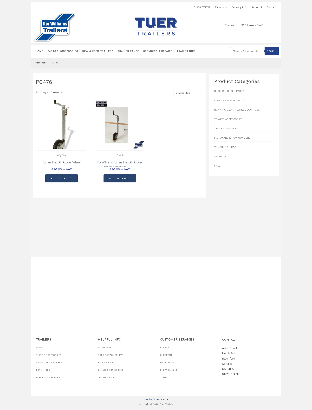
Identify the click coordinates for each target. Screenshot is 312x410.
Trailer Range (128, 51)
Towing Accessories (228, 119)
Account (257, 7)
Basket (164, 347)
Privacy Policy (107, 362)
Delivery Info (239, 7)
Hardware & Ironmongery (232, 137)
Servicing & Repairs (157, 51)
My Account (167, 362)
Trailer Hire (186, 51)
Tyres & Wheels (225, 128)
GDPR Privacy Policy (110, 355)
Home (39, 51)
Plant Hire (104, 347)
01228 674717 (202, 7)
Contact (271, 7)
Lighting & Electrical (229, 100)
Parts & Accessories (63, 51)
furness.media (160, 399)
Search (271, 51)
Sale (217, 165)
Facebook (221, 7)
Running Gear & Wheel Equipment (238, 109)
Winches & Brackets (228, 147)
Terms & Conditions (110, 370)
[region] (244, 215)
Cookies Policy (107, 377)
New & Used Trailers (97, 51)
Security (220, 156)
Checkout (231, 25)
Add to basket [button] (61, 178)
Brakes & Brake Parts (229, 91)
